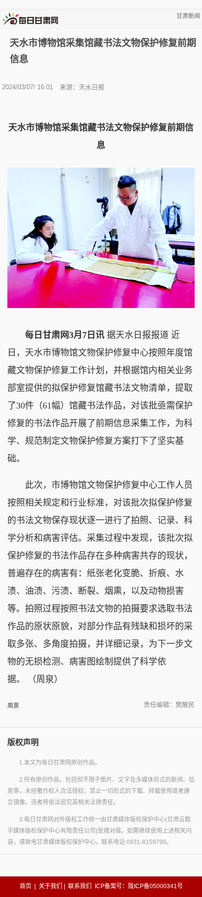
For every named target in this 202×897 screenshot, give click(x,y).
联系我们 (80, 886)
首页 (25, 886)
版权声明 (23, 742)
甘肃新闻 (188, 16)
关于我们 (50, 886)
